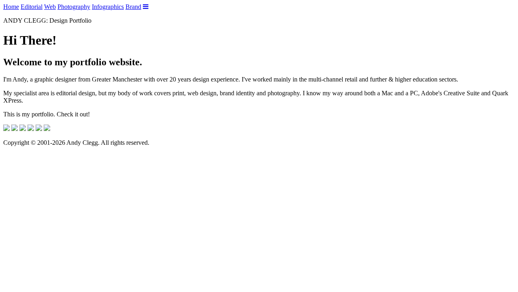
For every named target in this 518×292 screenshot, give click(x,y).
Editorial (31, 6)
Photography (73, 6)
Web (50, 6)
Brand (133, 6)
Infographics (108, 6)
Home (11, 6)
